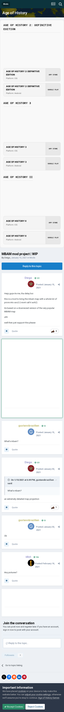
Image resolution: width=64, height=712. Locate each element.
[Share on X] (4, 677)
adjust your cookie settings (38, 694)
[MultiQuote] (6, 331)
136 (37, 557)
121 (38, 278)
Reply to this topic (32, 266)
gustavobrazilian (45, 480)
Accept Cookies (15, 706)
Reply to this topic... (18, 643)
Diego (7, 257)
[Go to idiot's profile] (31, 563)
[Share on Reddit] (14, 677)
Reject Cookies (35, 706)
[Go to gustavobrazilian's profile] (31, 431)
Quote (15, 331)
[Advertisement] (32, 374)
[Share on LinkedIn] (19, 677)
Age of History (14, 13)
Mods (32, 257)
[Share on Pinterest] (24, 677)
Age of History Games (48, 698)
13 (44, 426)
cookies (22, 691)
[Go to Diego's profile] (31, 284)
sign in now (8, 630)
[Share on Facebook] (9, 677)
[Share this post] (59, 284)
